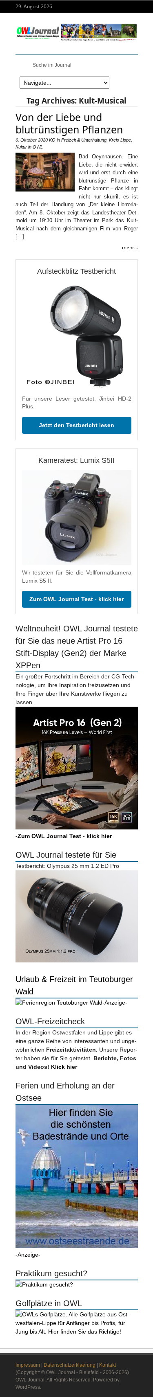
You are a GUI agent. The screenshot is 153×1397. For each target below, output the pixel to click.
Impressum (28, 1365)
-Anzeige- (114, 1002)
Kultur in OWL (29, 146)
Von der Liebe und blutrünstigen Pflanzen (69, 123)
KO (52, 139)
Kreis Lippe (120, 139)
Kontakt (107, 1365)
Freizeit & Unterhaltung (83, 139)
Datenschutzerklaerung (69, 1365)
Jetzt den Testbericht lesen (76, 425)
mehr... (130, 247)
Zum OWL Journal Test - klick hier (76, 599)
